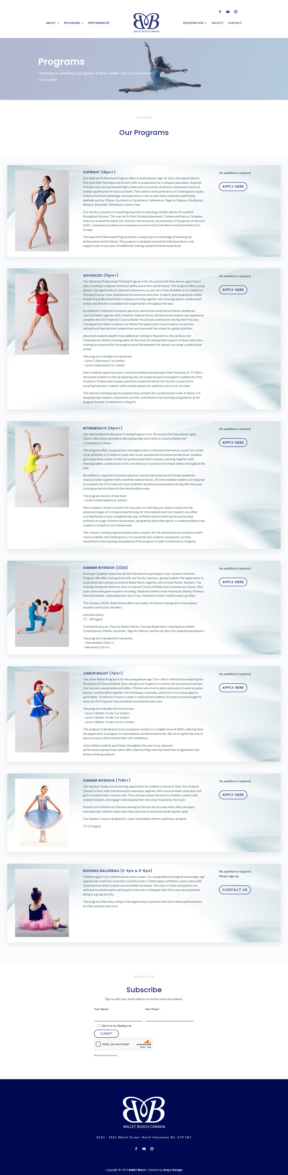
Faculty (218, 23)
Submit (106, 1033)
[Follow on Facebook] (220, 12)
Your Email (152, 1009)
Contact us (234, 889)
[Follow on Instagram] (236, 12)
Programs (72, 23)
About (51, 23)
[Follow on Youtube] (228, 12)
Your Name (101, 1009)
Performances (99, 23)
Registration (193, 23)
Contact (235, 23)
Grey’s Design (172, 1170)
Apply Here (233, 186)
